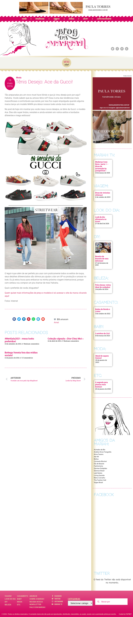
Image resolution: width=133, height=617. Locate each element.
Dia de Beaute (99, 464)
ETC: (98, 375)
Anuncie (33, 596)
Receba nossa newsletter (36, 603)
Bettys (96, 459)
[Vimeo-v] (122, 48)
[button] (14, 319)
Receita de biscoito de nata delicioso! (101, 258)
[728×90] (66, 13)
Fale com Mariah (37, 607)
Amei (56, 322)
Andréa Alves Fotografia (102, 452)
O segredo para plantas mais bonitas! (101, 384)
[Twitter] (112, 48)
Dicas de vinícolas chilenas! (102, 194)
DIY (6, 602)
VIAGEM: (101, 186)
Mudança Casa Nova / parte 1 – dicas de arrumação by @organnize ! (101, 166)
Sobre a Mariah (36, 599)
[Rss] (126, 48)
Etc (18, 605)
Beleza (8, 605)
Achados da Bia (99, 450)
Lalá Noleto (98, 473)
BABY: (99, 326)
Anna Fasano (98, 454)
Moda (18, 77)
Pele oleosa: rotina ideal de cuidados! (103, 286)
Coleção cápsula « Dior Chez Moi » (66, 338)
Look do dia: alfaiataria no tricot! (100, 219)
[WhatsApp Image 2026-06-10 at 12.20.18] (112, 142)
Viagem (8, 596)
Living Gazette (99, 475)
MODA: (100, 349)
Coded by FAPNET (125, 614)
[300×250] (112, 109)
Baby (19, 599)
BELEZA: (101, 278)
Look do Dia (10, 599)
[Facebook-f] (117, 48)
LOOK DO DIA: (107, 210)
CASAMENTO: (106, 302)
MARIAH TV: (104, 155)
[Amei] (55, 319)
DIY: (97, 237)
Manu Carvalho (99, 478)
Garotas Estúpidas (100, 468)
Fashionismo (98, 466)
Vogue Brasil (98, 482)
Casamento (22, 596)
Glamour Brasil (99, 471)
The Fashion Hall (100, 480)
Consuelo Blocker (100, 461)
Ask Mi (96, 457)
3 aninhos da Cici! (102, 333)
